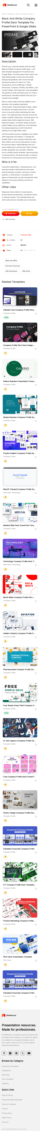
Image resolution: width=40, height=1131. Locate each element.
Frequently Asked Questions (12, 1100)
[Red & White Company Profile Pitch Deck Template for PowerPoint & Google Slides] (20, 584)
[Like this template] (36, 314)
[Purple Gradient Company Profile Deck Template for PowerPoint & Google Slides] (20, 440)
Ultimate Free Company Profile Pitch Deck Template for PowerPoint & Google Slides (19, 310)
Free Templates (7, 1079)
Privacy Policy (7, 1113)
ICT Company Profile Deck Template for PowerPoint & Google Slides (19, 885)
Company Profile (26, 14)
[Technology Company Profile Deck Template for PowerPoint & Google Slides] (20, 548)
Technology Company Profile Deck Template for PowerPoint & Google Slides (19, 561)
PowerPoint (11, 213)
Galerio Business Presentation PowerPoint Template (19, 381)
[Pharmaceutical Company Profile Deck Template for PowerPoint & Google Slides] (20, 656)
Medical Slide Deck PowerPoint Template (19, 525)
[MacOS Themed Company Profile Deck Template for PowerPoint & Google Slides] (20, 476)
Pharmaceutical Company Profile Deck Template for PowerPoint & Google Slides (19, 669)
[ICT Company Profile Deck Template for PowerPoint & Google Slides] (20, 872)
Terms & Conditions (9, 1104)
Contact (5, 1109)
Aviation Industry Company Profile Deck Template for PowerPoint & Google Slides (19, 633)
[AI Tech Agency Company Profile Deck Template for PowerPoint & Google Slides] (20, 728)
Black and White (11, 261)
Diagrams (5, 1083)
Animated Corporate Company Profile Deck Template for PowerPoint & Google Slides (19, 849)
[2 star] (27, 250)
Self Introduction (11, 271)
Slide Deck (26, 271)
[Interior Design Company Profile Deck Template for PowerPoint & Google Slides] (20, 800)
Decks (18, 14)
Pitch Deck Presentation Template (17, 957)
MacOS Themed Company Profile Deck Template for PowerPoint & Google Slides (19, 489)
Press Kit (5, 1122)
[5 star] (34, 250)
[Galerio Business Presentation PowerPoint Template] (20, 368)
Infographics (6, 1071)
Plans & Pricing (7, 1095)
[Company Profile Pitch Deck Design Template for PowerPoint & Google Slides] (20, 332)
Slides (30, 213)
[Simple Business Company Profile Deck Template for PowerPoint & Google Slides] (20, 404)
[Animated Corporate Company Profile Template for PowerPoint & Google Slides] (20, 980)
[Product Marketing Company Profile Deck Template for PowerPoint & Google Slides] (20, 908)
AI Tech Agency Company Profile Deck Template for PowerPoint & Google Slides (19, 741)
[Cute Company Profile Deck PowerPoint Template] (20, 764)
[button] (11, 41)
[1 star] (25, 250)
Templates (10, 14)
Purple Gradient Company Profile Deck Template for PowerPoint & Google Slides (19, 453)
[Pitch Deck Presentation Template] (20, 944)
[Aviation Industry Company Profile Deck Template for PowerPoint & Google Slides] (20, 620)
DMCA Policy (6, 1118)
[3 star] (29, 250)
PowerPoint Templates (10, 1066)
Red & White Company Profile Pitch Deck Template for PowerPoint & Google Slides (19, 597)
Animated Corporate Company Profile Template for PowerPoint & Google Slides (19, 993)
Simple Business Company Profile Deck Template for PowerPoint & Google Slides (19, 417)
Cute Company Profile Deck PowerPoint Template (19, 777)
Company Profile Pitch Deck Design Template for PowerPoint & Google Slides (19, 345)
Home (4, 14)
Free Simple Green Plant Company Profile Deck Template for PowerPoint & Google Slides (19, 705)
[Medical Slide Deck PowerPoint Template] (20, 512)
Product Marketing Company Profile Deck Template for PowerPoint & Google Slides (19, 921)
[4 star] (32, 250)
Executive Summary (12, 266)
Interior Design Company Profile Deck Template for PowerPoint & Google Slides (19, 813)
